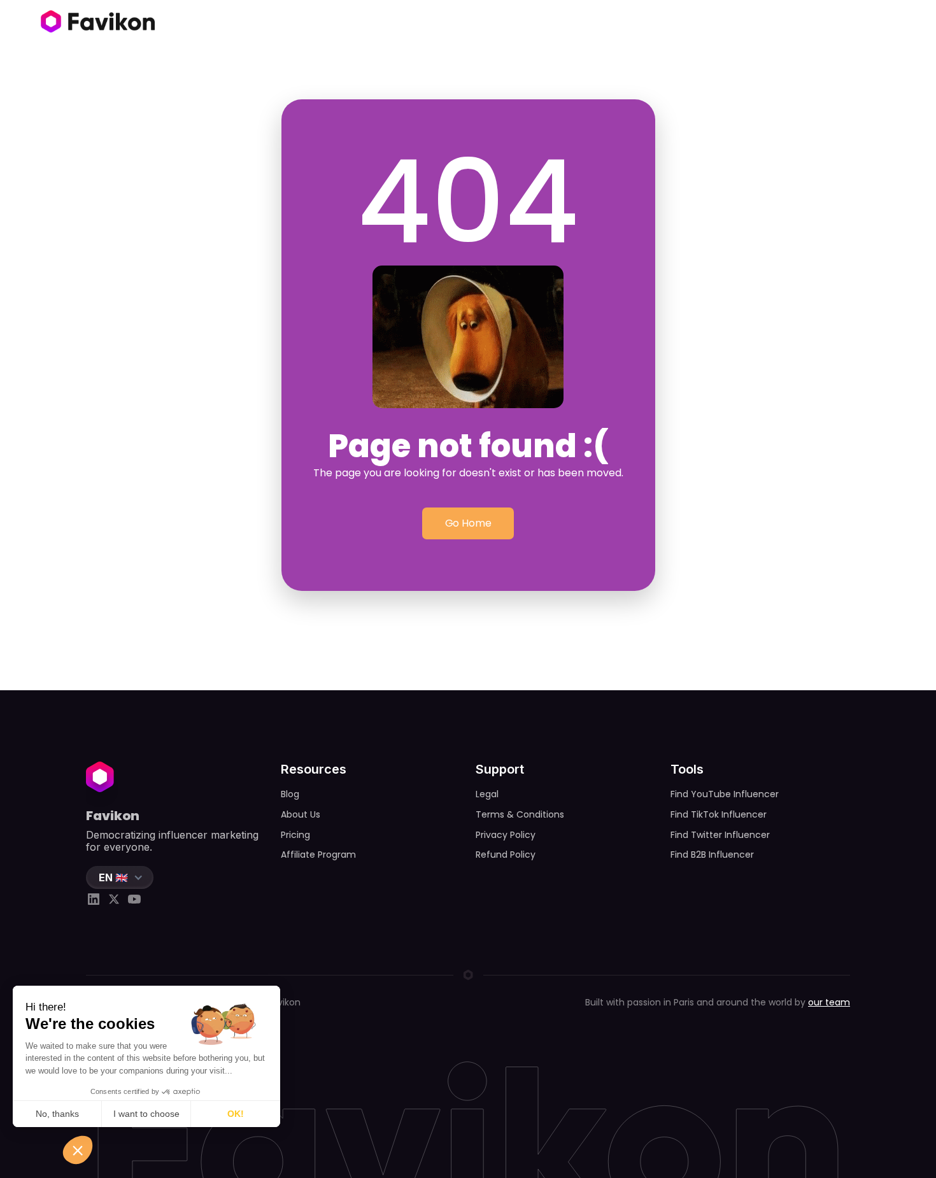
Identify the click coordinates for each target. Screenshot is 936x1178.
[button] (119, 877)
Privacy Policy (505, 834)
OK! (235, 1114)
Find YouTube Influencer (724, 794)
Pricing (295, 834)
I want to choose (146, 1114)
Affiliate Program (318, 854)
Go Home (468, 523)
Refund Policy (505, 854)
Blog (290, 794)
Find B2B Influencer (712, 854)
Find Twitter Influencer (720, 834)
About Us (300, 814)
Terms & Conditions (520, 814)
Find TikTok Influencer (718, 814)
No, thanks (57, 1114)
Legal (487, 794)
